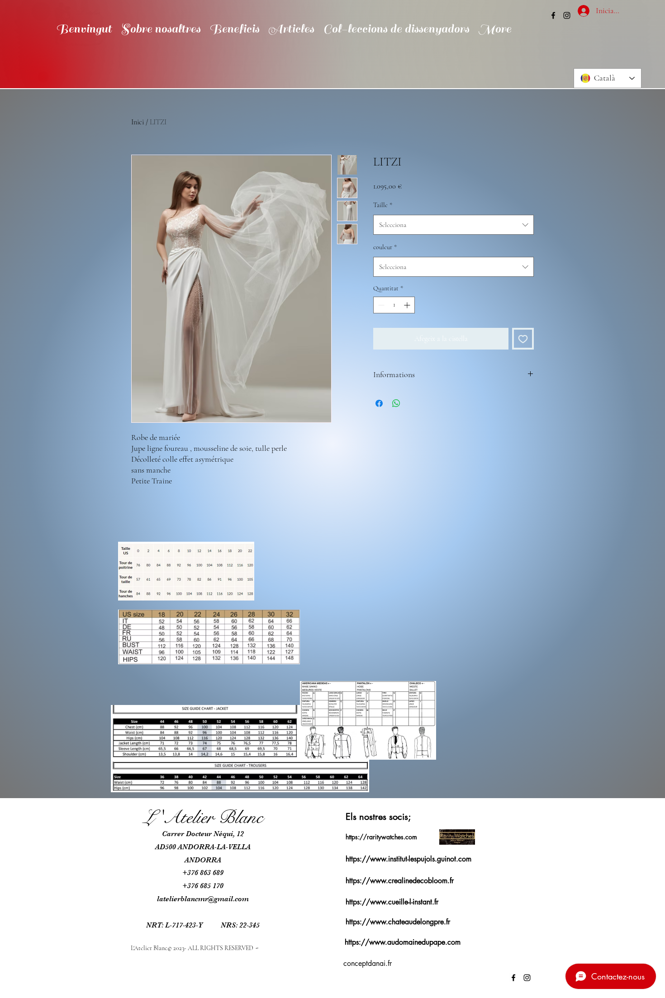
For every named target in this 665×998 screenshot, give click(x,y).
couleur (385, 247)
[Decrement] (380, 305)
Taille (382, 205)
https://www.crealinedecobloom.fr (400, 880)
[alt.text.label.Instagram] (566, 15)
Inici (137, 122)
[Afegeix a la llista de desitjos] (523, 339)
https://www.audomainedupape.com (403, 942)
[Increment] (407, 305)
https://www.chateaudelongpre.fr (398, 922)
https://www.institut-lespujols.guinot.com (408, 859)
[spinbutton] (394, 305)
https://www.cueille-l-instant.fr (392, 902)
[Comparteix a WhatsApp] (396, 403)
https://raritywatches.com (381, 836)
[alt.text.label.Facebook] (553, 15)
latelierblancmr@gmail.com (203, 899)
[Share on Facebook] (379, 403)
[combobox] (453, 225)
